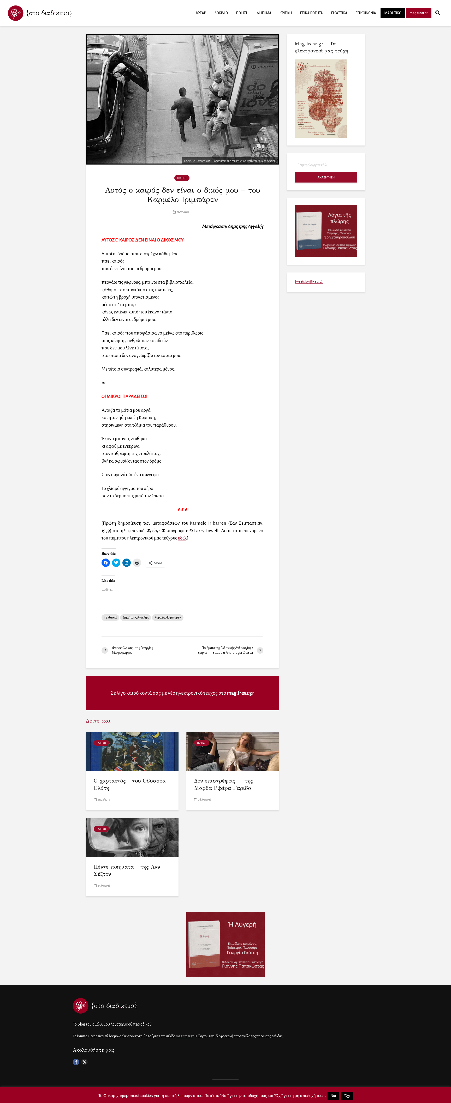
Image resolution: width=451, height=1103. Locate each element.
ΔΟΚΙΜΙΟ (221, 13)
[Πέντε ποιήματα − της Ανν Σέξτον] (132, 837)
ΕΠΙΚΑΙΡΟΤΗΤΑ (311, 13)
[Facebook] (76, 1062)
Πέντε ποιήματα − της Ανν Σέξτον (127, 870)
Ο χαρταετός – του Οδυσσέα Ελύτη (130, 784)
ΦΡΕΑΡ (200, 13)
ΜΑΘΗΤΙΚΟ (392, 13)
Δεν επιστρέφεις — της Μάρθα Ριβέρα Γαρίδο (223, 784)
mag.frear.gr (419, 13)
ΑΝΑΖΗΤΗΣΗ (326, 177)
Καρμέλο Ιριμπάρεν (168, 617)
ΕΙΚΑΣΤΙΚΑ (339, 13)
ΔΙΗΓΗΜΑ (264, 13)
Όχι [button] (347, 1096)
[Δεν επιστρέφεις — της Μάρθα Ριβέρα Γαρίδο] (232, 751)
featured (110, 617)
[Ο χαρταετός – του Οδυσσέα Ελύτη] (132, 751)
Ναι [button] (333, 1096)
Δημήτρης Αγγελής (136, 617)
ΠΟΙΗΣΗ (242, 13)
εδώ (182, 538)
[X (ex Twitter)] (84, 1062)
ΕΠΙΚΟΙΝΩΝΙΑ (366, 13)
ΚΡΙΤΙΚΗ (286, 13)
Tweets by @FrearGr (309, 281)
